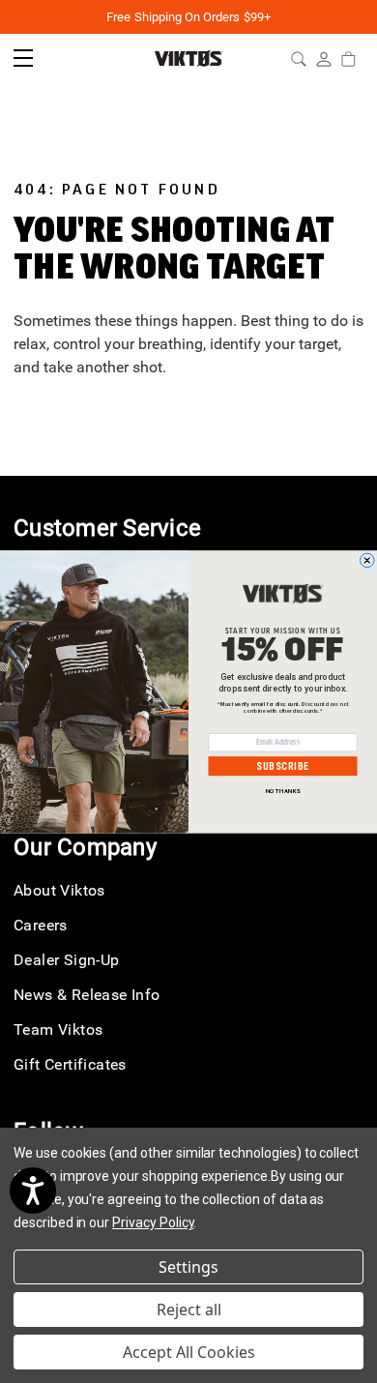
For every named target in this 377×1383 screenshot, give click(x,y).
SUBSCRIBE (282, 766)
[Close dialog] (368, 560)
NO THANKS (283, 790)
